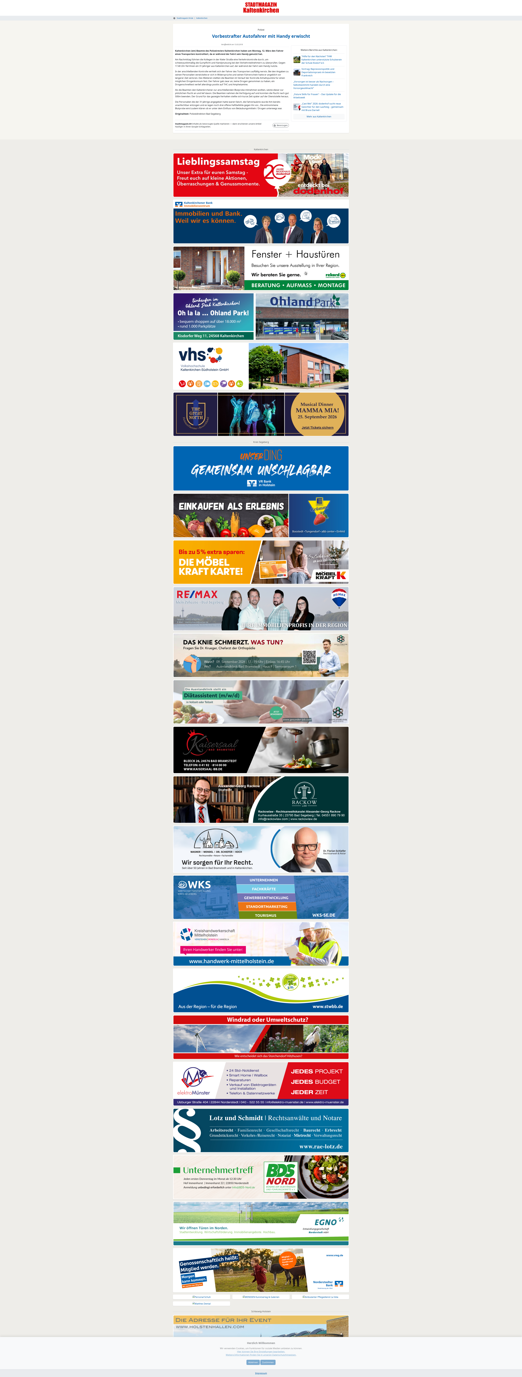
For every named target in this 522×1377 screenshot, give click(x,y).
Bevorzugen (282, 125)
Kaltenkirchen (201, 18)
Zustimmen (268, 1362)
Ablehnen (253, 1362)
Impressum (261, 1373)
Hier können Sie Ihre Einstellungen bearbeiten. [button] (261, 1351)
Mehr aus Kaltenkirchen (319, 116)
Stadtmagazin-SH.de (184, 18)
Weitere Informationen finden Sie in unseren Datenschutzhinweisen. (261, 1354)
